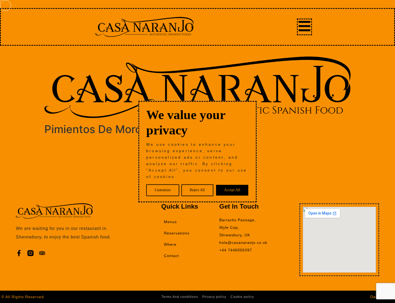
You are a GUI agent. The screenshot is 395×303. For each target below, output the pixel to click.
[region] (197, 151)
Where (170, 244)
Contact (171, 256)
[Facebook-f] (19, 253)
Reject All (197, 190)
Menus (170, 222)
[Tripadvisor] (42, 253)
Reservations (176, 233)
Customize (163, 190)
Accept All (232, 190)
